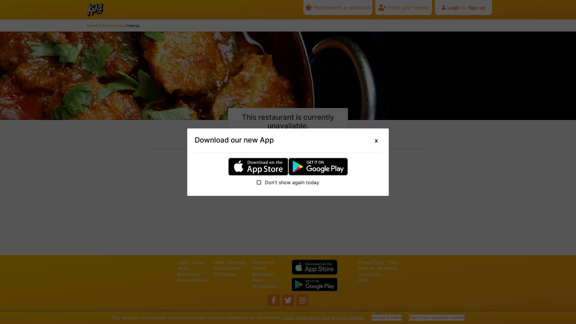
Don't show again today (291, 182)
